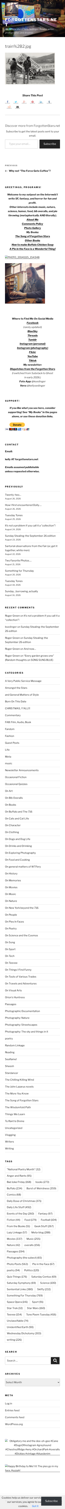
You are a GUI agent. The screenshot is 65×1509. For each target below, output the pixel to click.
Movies (14, 1238)
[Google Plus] (24, 101)
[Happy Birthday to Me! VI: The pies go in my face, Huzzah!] (32, 1470)
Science (48, 1282)
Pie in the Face (43, 1264)
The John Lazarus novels (19, 1086)
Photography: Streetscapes (21, 1024)
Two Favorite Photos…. (18, 560)
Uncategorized (13, 1128)
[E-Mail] (17, 106)
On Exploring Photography (20, 852)
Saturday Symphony (21, 1282)
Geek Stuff (44, 1226)
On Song (10, 942)
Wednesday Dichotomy (24, 1333)
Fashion (9, 736)
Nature (13, 1245)
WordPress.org (14, 1424)
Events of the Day (20, 1213)
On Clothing (12, 832)
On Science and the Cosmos (21, 935)
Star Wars (36, 1308)
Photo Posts (17, 1264)
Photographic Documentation (22, 1011)
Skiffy (44, 1289)
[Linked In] (40, 101)
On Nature (11, 901)
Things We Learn (15, 1114)
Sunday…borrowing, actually (21, 591)
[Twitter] (15, 101)
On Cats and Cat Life (17, 818)
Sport (37, 1301)
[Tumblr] (49, 101)
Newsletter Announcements (22, 770)
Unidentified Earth (20, 1327)
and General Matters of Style (22, 694)
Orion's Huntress (15, 997)
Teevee (14, 1314)
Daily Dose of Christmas (24, 1201)
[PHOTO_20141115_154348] (22, 257)
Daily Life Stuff (19, 1207)
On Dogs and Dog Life (17, 839)
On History (11, 873)
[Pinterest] (32, 101)
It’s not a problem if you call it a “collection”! (30, 525)
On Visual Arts (13, 990)
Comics (14, 1194)
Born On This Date (15, 701)
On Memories (13, 880)
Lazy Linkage (17, 1232)
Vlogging (10, 1134)
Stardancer (11, 1073)
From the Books (18, 1226)
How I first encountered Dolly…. (23, 505)
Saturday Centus (43, 1276)
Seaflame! (11, 1059)
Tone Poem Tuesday (41, 1314)
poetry (9, 1038)
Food (30, 1219)
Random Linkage (15, 1045)
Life (7, 749)
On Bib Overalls (14, 797)
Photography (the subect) (24, 1257)
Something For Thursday (25, 1295)
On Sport (10, 949)
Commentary (13, 715)
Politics (31, 1270)
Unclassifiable (17, 1320)
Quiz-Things (17, 1276)
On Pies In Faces (14, 921)
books (42, 1182)
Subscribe (50, 143)
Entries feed (12, 1410)
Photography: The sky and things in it (26, 1031)
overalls (32, 1245)
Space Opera (17, 1301)
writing (14, 1339)
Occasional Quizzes (16, 784)
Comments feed (14, 1417)
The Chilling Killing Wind (19, 1079)
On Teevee (11, 962)
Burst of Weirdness (41, 1188)
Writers (9, 1141)
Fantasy (45, 1213)
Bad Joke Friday (19, 1182)
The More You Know (17, 1093)
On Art (9, 791)
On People (11, 914)
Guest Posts (12, 742)
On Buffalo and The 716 (18, 811)
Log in (8, 1403)
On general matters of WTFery (23, 866)
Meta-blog (40, 1232)
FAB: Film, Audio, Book (18, 722)
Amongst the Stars (16, 687)
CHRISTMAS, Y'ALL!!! (17, 708)
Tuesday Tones (14, 515)
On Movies (11, 887)
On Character (13, 825)
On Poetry (11, 928)
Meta (8, 756)
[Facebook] (7, 101)
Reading (9, 1052)
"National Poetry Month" (23, 1169)
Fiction (13, 1219)
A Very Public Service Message (23, 681)
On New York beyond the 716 (21, 907)
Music (33, 1238)
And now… (30, 648)
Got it (35, 1506)
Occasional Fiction (15, 777)
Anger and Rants (19, 1175)
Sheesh (9, 1066)
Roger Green (12, 615)
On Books (10, 804)
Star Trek (15, 1308)
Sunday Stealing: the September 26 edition (30, 535)
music (8, 763)
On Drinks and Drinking (18, 846)
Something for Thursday (19, 570)
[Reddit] (9, 106)
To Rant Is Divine (14, 1121)
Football (49, 1219)
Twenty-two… (13, 494)
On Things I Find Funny (18, 969)
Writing (9, 1148)
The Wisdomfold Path (18, 1107)
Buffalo (14, 1188)
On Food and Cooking (17, 859)
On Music (10, 894)
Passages (10, 1004)
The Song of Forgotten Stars (32, 236)
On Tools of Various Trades (20, 976)
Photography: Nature (17, 1017)
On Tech (9, 956)
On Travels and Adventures (21, 983)
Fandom (9, 729)
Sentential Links (20, 1289)
